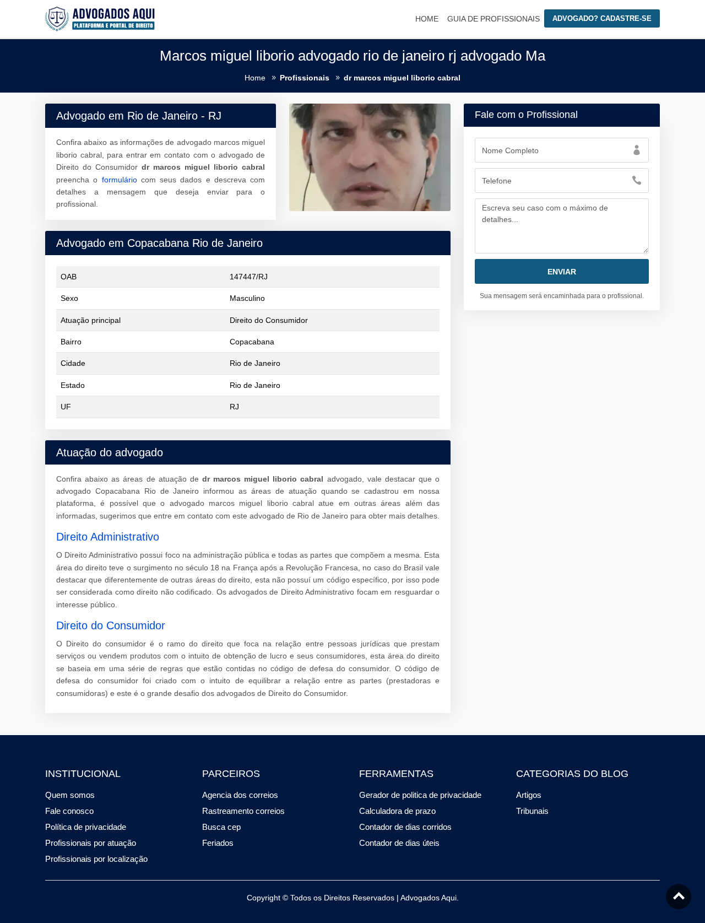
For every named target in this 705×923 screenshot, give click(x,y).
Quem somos (70, 795)
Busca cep (221, 827)
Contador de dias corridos (405, 827)
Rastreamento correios (243, 811)
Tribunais (532, 811)
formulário (119, 179)
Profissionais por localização (96, 858)
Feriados (218, 843)
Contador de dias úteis (399, 843)
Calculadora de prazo (397, 811)
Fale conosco (69, 811)
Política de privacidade (85, 827)
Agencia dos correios (240, 795)
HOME (426, 18)
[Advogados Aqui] (100, 18)
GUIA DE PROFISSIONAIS (493, 18)
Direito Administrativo (107, 537)
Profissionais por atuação (90, 843)
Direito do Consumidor (110, 625)
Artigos (528, 795)
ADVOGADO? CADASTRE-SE (602, 18)
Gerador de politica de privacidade (420, 795)
